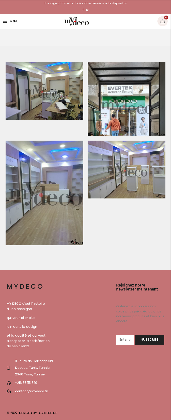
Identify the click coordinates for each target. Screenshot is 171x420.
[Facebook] (83, 10)
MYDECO (25, 286)
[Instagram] (87, 10)
